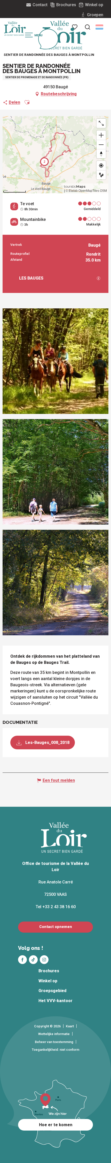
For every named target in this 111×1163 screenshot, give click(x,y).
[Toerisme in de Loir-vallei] (64, 35)
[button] (87, 27)
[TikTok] (33, 959)
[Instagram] (44, 959)
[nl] (99, 27)
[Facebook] (22, 959)
